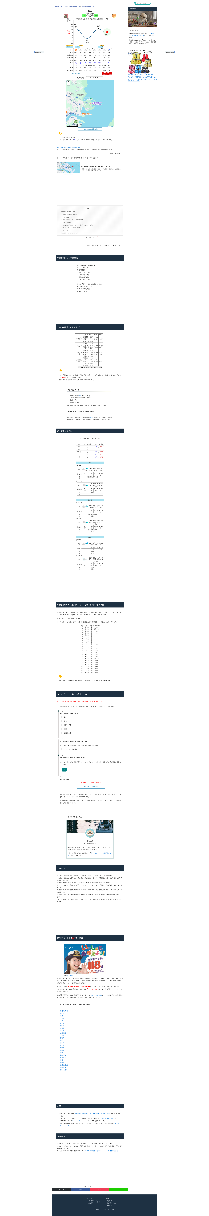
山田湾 (62, 1043)
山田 (61, 1040)
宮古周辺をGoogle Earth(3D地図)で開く (68, 147)
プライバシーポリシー (112, 1204)
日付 (65, 721)
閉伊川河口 (63, 1070)
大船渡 (62, 1030)
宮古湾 (62, 1038)
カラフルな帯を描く (70, 749)
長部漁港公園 (64, 1065)
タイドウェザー (100, 1209)
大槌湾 (62, 1028)
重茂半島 (63, 1057)
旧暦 (65, 729)
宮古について (65, 230)
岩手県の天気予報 (66, 222)
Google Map (111, 126)
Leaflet (108, 126)
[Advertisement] (39, 25)
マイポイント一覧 (74, 74)
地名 (65, 717)
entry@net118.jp (96, 995)
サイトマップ (110, 1205)
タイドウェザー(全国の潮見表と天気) (142, 34)
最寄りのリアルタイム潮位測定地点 (73, 220)
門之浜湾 (63, 1067)
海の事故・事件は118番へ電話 (70, 233)
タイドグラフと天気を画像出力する (71, 228)
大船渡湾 (63, 1033)
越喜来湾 (63, 1055)
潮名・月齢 (68, 725)
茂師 (61, 1053)
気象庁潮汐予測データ (82, 1113)
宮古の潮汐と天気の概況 (68, 212)
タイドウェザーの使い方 (94, 1202)
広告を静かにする (39, 52)
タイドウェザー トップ (61, 7)
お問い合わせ (110, 1202)
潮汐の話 (90, 1204)
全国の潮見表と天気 (74, 7)
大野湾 (62, 1035)
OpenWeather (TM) (107, 1118)
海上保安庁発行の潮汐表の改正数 (100, 1113)
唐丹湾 (62, 1026)
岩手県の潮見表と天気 (87, 7)
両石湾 (62, 1013)
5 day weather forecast (80, 1121)
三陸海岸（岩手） (65, 1011)
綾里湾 (62, 1048)
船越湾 (62, 1050)
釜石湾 (62, 1062)
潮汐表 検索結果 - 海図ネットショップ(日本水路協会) (101, 1151)
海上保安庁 (70, 975)
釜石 (61, 1060)
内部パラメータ (67, 217)
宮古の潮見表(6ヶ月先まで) (69, 214)
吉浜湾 (62, 1023)
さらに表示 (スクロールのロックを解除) (90, 367)
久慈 (61, 1016)
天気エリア (68, 733)
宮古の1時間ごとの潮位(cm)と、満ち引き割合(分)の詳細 (77, 225)
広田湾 (62, 1045)
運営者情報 (109, 1200)
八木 (61, 1021)
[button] (68, 82)
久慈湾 (62, 1018)
